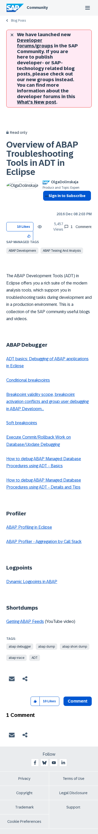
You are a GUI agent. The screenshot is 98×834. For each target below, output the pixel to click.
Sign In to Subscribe (67, 196)
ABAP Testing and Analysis (62, 250)
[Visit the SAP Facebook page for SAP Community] (35, 763)
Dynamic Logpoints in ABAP (31, 581)
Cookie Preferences (24, 821)
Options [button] (46, 205)
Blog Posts (18, 20)
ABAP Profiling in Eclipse (29, 527)
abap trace (16, 658)
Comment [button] (78, 701)
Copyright (24, 793)
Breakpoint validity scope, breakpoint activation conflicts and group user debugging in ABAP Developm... (47, 401)
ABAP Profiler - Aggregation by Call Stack (44, 541)
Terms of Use (73, 778)
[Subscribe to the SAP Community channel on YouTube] (54, 763)
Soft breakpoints (21, 423)
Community (37, 7)
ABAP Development (22, 250)
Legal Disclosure (73, 793)
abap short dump (74, 646)
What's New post (36, 102)
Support (73, 807)
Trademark (24, 807)
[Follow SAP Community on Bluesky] (44, 763)
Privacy (24, 778)
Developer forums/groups (35, 43)
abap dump (46, 646)
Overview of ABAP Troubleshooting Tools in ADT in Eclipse (42, 158)
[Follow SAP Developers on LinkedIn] (63, 763)
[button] (29, 235)
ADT (35, 658)
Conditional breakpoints (28, 380)
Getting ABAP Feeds (25, 621)
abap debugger (20, 646)
